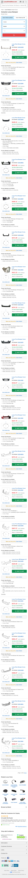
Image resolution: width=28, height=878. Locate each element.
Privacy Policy (21, 870)
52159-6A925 (21, 235)
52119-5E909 (20, 83)
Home (2, 9)
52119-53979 (20, 342)
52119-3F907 (20, 490)
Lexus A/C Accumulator (5, 803)
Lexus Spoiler (22, 794)
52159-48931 (20, 704)
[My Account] (23, 2)
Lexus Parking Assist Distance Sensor (14, 786)
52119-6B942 (20, 162)
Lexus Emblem (5, 785)
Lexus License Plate (14, 795)
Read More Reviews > (22, 826)
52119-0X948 (20, 525)
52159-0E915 (20, 454)
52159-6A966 (21, 670)
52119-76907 (20, 418)
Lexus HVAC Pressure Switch (22, 803)
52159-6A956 (21, 47)
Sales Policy (6, 870)
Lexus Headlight (22, 785)
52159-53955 (20, 561)
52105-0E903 (20, 119)
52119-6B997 (20, 198)
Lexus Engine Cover (5, 795)
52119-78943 (20, 741)
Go (14, 35)
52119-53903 (20, 601)
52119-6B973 (20, 636)
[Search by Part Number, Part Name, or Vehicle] (25, 5)
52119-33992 (20, 380)
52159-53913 (20, 304)
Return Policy (13, 870)
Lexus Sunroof (14, 802)
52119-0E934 (20, 269)
